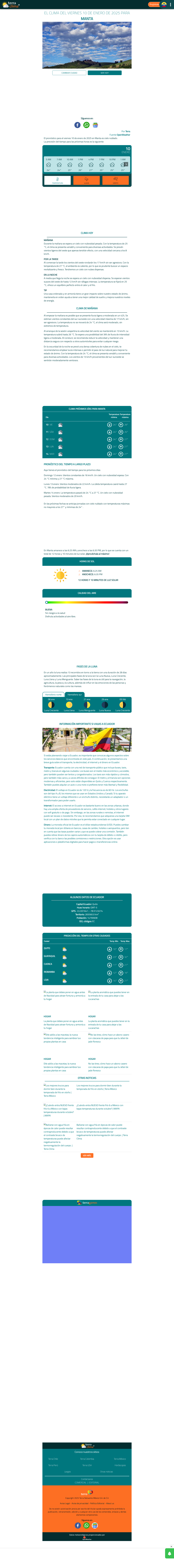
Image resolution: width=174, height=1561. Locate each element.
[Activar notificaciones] (158, 1553)
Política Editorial (97, 1503)
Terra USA (87, 1465)
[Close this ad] (171, 1546)
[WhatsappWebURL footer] (86, 1525)
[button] (17, 97)
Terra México (120, 1459)
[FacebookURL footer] (78, 1525)
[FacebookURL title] (77, 125)
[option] (57, 180)
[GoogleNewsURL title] (95, 125)
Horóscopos (120, 1465)
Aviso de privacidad (80, 1503)
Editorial (94, 1482)
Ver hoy (105, 72)
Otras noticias (106, 1471)
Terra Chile (53, 1459)
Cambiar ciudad (69, 72)
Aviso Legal (65, 1503)
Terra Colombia (87, 1459)
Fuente (120, 134)
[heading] (87, 1155)
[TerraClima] (164, 4)
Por (126, 131)
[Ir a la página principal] (11, 5)
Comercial (80, 1482)
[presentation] (126, 164)
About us (110, 1503)
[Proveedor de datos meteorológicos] (87, 1538)
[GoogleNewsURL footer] (95, 1525)
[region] (87, 96)
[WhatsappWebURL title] (86, 125)
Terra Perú (53, 1465)
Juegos (67, 1471)
